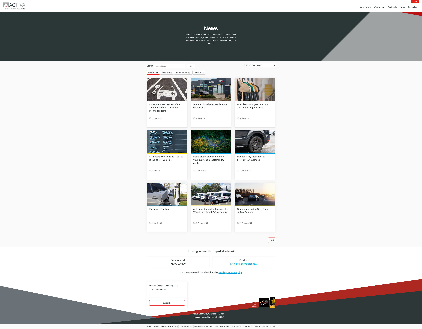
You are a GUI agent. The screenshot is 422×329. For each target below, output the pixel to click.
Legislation (198, 72)
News (402, 7)
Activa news (167, 72)
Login (414, 2)
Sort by (247, 65)
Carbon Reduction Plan (222, 326)
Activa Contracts (16, 5)
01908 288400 (178, 263)
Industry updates (183, 72)
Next (272, 240)
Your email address (157, 290)
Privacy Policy (173, 326)
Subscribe (167, 303)
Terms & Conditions (186, 326)
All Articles (153, 72)
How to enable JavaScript (241, 326)
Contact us (412, 7)
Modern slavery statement (203, 326)
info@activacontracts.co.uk (244, 263)
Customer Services (159, 326)
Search (150, 66)
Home (149, 326)
